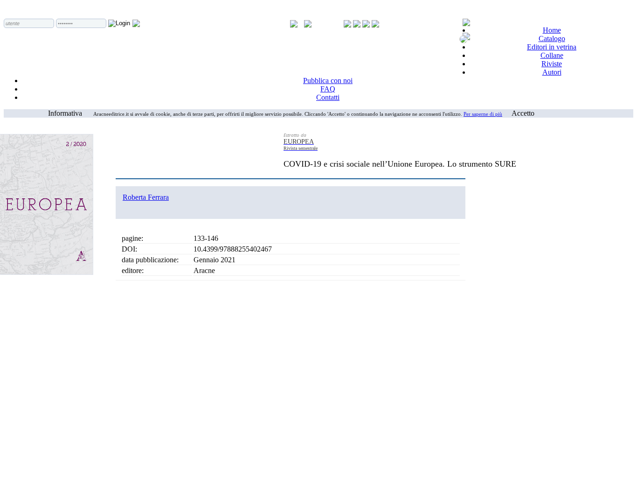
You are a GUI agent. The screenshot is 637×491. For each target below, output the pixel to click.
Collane (551, 55)
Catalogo (552, 38)
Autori (551, 72)
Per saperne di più (483, 114)
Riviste (551, 64)
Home (552, 30)
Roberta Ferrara (146, 197)
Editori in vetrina (551, 47)
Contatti (327, 97)
